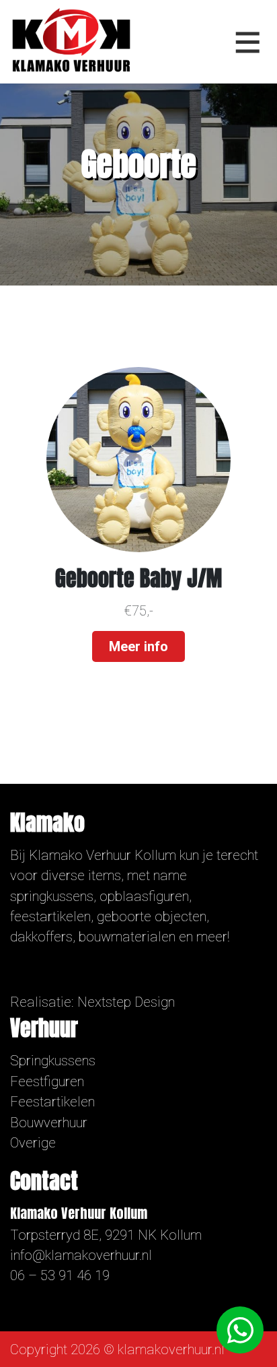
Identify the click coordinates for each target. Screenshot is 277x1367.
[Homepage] (71, 40)
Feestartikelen (52, 1102)
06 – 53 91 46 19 (60, 1275)
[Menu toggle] (248, 42)
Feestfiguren (47, 1081)
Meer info (138, 646)
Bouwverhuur (48, 1122)
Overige (33, 1143)
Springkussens (52, 1061)
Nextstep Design (126, 1002)
